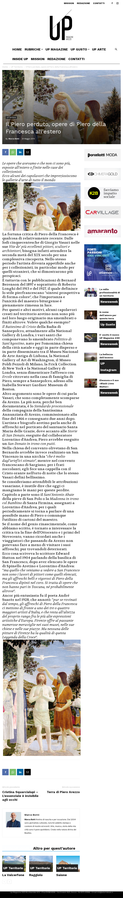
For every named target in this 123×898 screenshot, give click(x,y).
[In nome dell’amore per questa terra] (90, 314)
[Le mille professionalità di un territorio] (90, 292)
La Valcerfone (13, 875)
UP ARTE (99, 49)
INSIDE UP (20, 59)
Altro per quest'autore (54, 848)
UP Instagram (108, 367)
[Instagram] (117, 3)
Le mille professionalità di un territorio (109, 292)
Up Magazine (56, 49)
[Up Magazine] (61, 26)
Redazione (83, 3)
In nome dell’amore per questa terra (107, 315)
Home (17, 49)
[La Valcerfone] (14, 864)
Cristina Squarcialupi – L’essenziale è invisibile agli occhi (20, 796)
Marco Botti (13, 138)
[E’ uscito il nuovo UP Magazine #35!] (90, 337)
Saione (61, 875)
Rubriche (33, 49)
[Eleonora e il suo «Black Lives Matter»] (90, 383)
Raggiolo (36, 875)
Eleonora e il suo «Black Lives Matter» (109, 383)
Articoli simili (16, 848)
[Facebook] (112, 3)
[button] (116, 49)
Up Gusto (107, 324)
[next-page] (9, 882)
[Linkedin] (20, 152)
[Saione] (68, 864)
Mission (69, 3)
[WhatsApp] (13, 152)
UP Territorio (17, 67)
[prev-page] (4, 882)
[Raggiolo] (41, 864)
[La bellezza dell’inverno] (90, 357)
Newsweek (109, 302)
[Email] (27, 152)
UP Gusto (79, 49)
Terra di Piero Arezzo (63, 792)
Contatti (99, 3)
